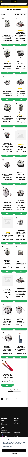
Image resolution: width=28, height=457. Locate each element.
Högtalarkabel (12, 6)
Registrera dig (17, 422)
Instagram (5, 436)
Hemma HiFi (4, 424)
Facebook (5, 434)
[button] (3, 19)
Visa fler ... (14, 394)
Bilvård (2, 426)
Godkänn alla (14, 450)
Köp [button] (7, 301)
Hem (1, 6)
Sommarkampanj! (5, 428)
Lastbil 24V (3, 423)
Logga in (16, 420)
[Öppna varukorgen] (26, 1)
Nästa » (17, 398)
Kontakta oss (17, 434)
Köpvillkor (16, 436)
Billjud (4, 6)
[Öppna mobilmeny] (1, 1)
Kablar (8, 6)
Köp (7, 44)
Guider (2, 427)
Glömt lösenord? (17, 423)
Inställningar (14, 453)
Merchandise (4, 430)
